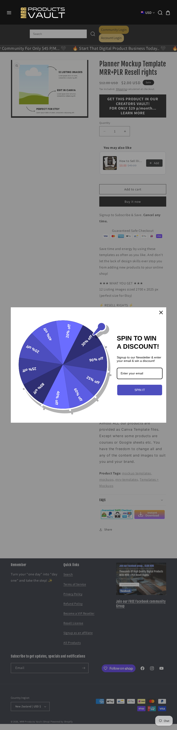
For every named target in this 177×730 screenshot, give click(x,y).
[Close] (161, 312)
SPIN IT (139, 390)
